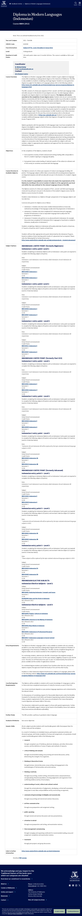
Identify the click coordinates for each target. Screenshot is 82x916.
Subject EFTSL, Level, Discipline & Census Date (38, 48)
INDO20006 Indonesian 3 (29, 309)
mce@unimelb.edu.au (26, 69)
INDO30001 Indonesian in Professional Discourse (37, 632)
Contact (3, 900)
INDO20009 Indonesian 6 (29, 427)
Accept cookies (59, 911)
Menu (79, 5)
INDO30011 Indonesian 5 (29, 346)
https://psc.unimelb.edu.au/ (47, 115)
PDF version (23, 858)
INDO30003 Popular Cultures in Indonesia (35, 613)
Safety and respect (7, 892)
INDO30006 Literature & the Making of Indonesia (37, 619)
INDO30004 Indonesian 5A (30, 568)
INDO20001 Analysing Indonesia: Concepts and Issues (38, 592)
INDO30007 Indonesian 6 (29, 352)
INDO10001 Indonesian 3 (29, 384)
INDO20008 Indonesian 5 (29, 421)
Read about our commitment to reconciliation (15, 879)
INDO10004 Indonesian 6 (29, 502)
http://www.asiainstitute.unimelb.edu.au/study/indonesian (41, 851)
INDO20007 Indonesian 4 (29, 315)
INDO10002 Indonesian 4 (29, 390)
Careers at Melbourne (8, 888)
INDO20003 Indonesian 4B (30, 539)
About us (3, 884)
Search (75, 5)
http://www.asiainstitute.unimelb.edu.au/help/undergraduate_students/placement (48, 240)
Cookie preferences (73, 911)
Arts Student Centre (21, 74)
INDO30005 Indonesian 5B (30, 574)
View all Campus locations (36, 900)
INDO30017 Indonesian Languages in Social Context (38, 638)
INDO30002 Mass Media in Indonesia (33, 626)
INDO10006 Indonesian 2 (29, 278)
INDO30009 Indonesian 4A (30, 458)
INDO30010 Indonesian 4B (30, 464)
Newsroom (4, 896)
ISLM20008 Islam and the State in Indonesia (35, 598)
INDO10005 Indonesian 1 (29, 272)
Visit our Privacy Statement (15, 913)
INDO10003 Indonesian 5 (29, 496)
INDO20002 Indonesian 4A (30, 533)
